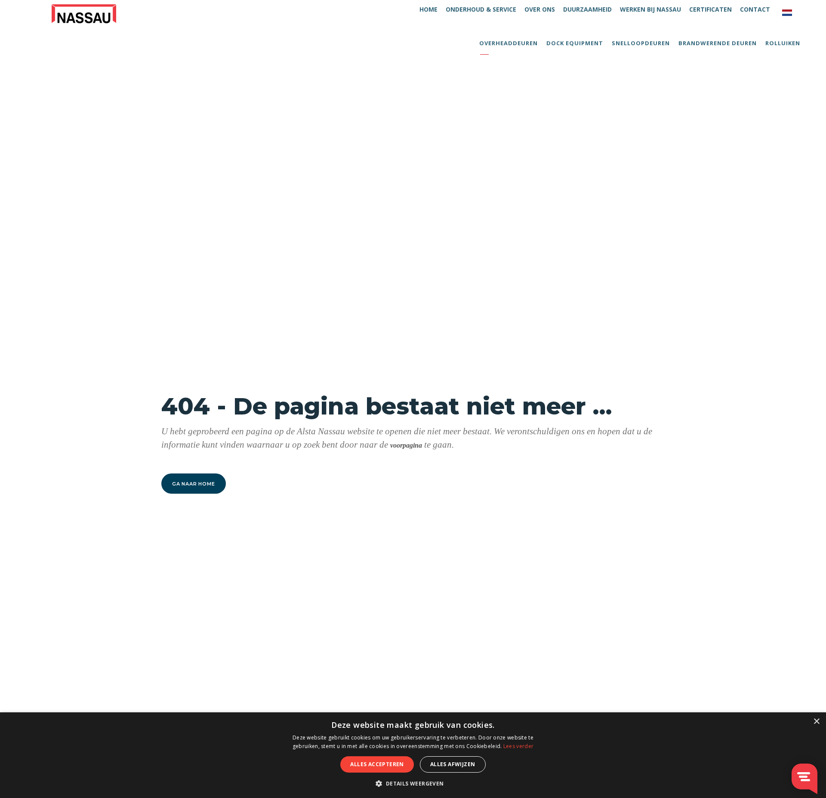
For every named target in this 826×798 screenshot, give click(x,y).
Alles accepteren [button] (377, 764)
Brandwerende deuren (717, 43)
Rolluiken (782, 43)
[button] (413, 783)
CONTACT (755, 9)
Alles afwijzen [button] (452, 764)
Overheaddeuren (508, 43)
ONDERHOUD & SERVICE (481, 9)
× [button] (816, 721)
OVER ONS (539, 9)
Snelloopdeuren (641, 43)
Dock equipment (574, 43)
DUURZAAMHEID (587, 9)
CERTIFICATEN (710, 9)
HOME (428, 9)
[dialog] (413, 755)
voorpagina (406, 445)
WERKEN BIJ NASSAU (650, 9)
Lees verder (518, 746)
